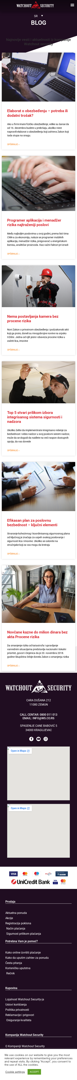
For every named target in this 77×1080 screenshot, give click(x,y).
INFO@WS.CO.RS (43, 718)
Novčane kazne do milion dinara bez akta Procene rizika (37, 634)
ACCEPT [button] (34, 1071)
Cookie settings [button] (15, 1072)
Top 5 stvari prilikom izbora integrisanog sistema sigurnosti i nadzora (34, 417)
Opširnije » (13, 144)
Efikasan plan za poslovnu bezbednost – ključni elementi (32, 522)
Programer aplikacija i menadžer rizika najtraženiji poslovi (34, 222)
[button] (72, 5)
